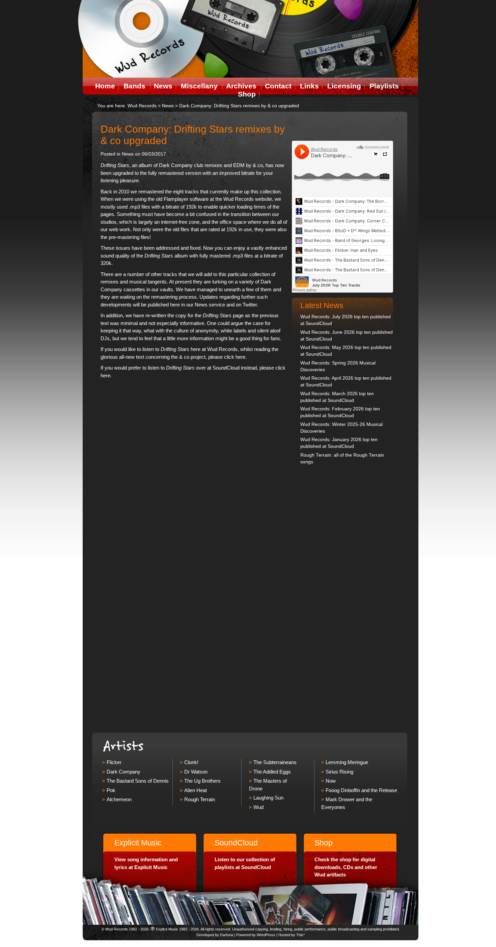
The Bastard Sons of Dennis (138, 781)
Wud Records (142, 105)
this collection (265, 191)
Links (309, 86)
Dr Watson (196, 772)
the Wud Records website (243, 199)
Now (331, 781)
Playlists (384, 86)
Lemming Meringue (347, 762)
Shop (247, 94)
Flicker (114, 762)
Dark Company (176, 165)
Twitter (250, 304)
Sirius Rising (339, 772)
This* (300, 935)
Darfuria (226, 935)
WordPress (266, 935)
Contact (278, 86)
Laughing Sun (268, 798)
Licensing (344, 86)
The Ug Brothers (202, 781)
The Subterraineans (275, 762)
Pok (111, 790)
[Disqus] (194, 467)
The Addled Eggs (272, 772)
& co (258, 165)
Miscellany (199, 86)
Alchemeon (119, 799)
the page (219, 315)
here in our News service (197, 304)
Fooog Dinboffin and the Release (361, 790)
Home (105, 86)
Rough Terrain (199, 799)
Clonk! (191, 762)
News (163, 86)
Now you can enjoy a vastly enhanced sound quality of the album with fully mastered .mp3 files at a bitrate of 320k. (194, 255)
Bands (134, 86)
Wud (258, 807)
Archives (241, 86)
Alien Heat (195, 790)
